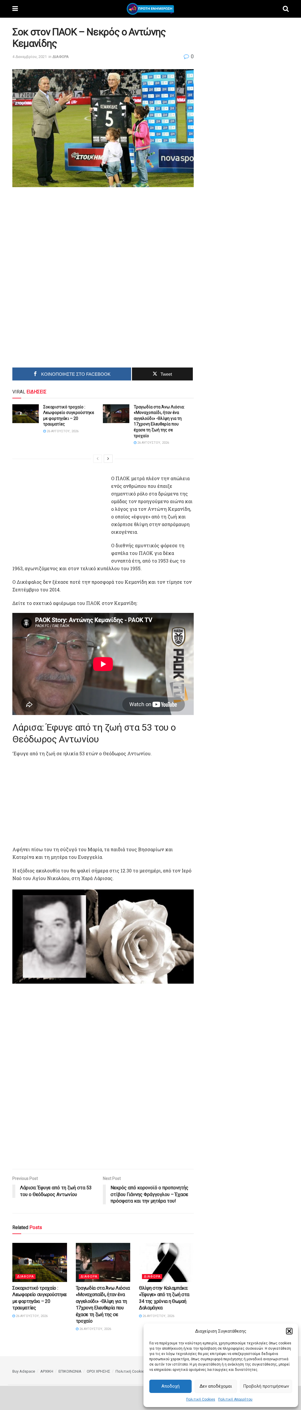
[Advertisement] (102, 237)
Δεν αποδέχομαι (216, 1386)
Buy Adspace (23, 1371)
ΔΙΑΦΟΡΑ (60, 56)
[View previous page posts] (97, 459)
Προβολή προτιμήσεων (266, 1386)
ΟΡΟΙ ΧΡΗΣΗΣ (98, 1371)
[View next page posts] (108, 459)
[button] (289, 1331)
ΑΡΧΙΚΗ (46, 1371)
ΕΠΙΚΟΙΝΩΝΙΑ (69, 1371)
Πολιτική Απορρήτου (235, 1399)
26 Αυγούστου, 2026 (62, 431)
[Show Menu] (15, 9)
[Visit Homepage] (150, 9)
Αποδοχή (170, 1386)
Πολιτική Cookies (200, 1399)
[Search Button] (286, 9)
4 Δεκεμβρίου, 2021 (29, 56)
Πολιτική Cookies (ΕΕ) (135, 1371)
